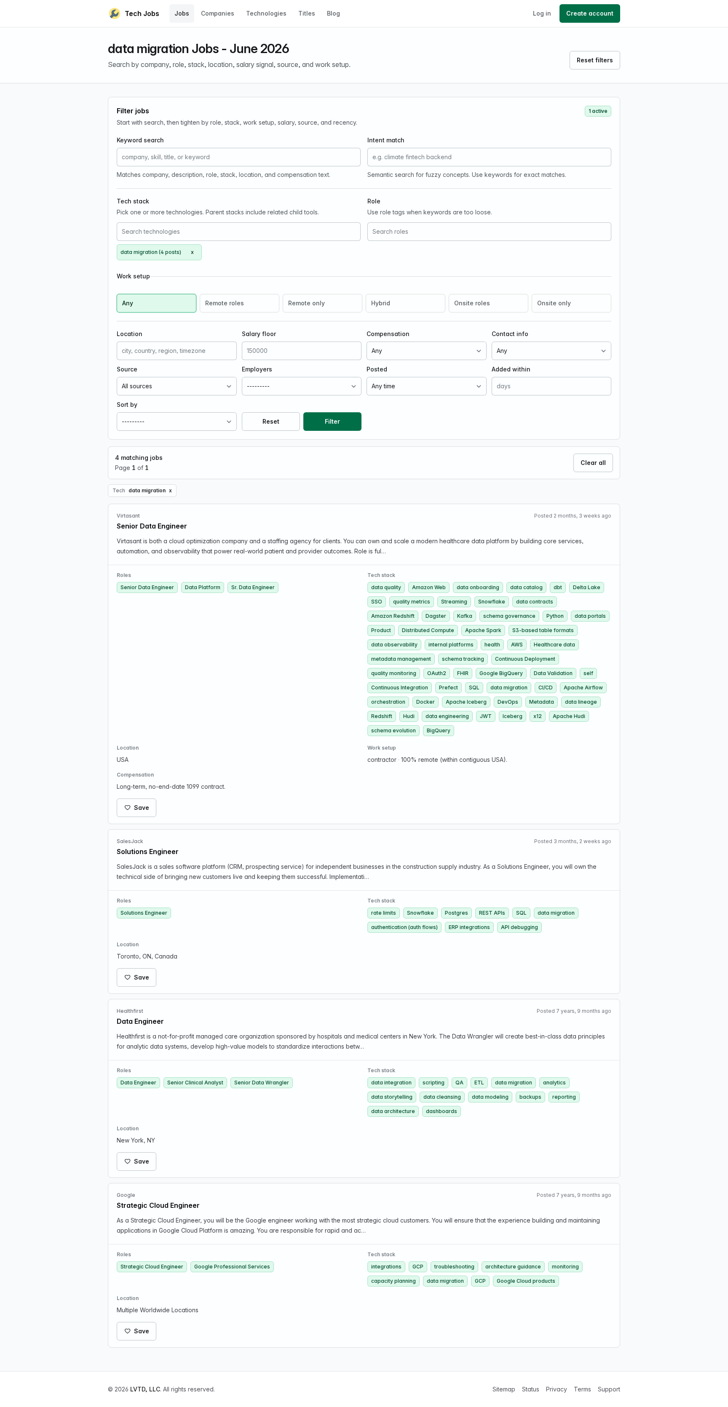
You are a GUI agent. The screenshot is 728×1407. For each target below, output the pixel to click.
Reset (270, 421)
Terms (582, 1389)
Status (530, 1389)
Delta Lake (586, 587)
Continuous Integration (399, 687)
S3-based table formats (543, 630)
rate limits (383, 913)
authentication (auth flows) (404, 927)
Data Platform (202, 587)
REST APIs (492, 913)
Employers (257, 369)
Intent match (385, 140)
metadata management (401, 659)
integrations (386, 1266)
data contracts (534, 601)
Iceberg (512, 716)
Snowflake (491, 601)
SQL (474, 687)
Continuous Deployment (525, 659)
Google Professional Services (232, 1266)
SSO (376, 601)
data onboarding (478, 587)
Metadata (541, 702)
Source (127, 369)
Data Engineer (138, 1082)
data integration (391, 1082)
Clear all (593, 462)
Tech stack (133, 201)
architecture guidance (513, 1266)
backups (530, 1097)
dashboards (441, 1111)
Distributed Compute (428, 630)
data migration (508, 687)
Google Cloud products (526, 1281)
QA (459, 1082)
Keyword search (140, 140)
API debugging (519, 927)
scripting (433, 1082)
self (588, 673)
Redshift (381, 716)
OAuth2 (436, 673)
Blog (333, 13)
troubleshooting (454, 1266)
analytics (554, 1082)
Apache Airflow (583, 687)
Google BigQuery (501, 673)
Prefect (448, 687)
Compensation (388, 333)
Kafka (464, 616)
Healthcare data (554, 644)
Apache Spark (483, 630)
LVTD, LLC (145, 1389)
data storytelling (391, 1097)
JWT (486, 716)
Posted (377, 369)
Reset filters (595, 60)
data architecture (393, 1111)
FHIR (462, 673)
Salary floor (259, 333)
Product (381, 630)
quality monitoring (393, 673)
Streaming (454, 601)
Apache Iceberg (466, 702)
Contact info (510, 333)
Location (129, 333)
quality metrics (411, 601)
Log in (542, 13)
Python (555, 616)
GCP (417, 1266)
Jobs (181, 13)
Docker (425, 702)
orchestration (388, 702)
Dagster (436, 616)
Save (141, 807)
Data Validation (553, 673)
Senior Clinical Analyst (195, 1082)
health (492, 644)
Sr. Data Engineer (253, 587)
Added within (511, 369)
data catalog (526, 587)
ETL (479, 1082)
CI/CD (545, 687)
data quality (386, 587)
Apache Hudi (569, 716)
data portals (590, 616)
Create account (589, 13)
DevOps (508, 702)
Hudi (409, 716)
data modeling (490, 1097)
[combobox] (239, 231)
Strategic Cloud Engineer (151, 1266)
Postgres (456, 913)
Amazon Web (429, 587)
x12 (537, 716)
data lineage (581, 702)
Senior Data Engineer (147, 587)
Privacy (556, 1389)
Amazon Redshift (393, 616)
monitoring (565, 1266)
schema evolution (393, 730)
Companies (217, 13)
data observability (394, 644)
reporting (564, 1097)
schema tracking (463, 659)
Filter (332, 421)
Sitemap (503, 1389)
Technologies (266, 13)
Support (609, 1389)
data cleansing (442, 1097)
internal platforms (451, 644)
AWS (517, 644)
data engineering (447, 716)
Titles (306, 13)
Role (373, 201)
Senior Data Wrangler (261, 1082)
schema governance (509, 616)
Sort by (127, 404)
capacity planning (393, 1281)
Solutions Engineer (143, 913)
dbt (558, 587)
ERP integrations (469, 927)
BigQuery (438, 730)
